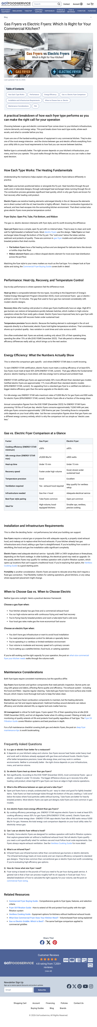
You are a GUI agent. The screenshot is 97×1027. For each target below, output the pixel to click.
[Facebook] (42, 942)
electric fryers (50, 232)
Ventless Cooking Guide (61, 843)
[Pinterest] (55, 942)
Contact (66, 4)
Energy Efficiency (50, 94)
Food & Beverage (71, 11)
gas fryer (58, 238)
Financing (50, 1003)
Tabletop (28, 11)
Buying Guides (37, 1008)
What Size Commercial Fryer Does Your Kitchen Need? (33, 918)
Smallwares (17, 11)
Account (36, 1003)
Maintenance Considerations (18, 106)
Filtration (92, 11)
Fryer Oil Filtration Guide (20, 907)
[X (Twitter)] (48, 942)
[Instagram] (91, 986)
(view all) (48, 971)
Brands (63, 1008)
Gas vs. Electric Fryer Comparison (74, 94)
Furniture (82, 11)
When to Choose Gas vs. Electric (56, 100)
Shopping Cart (20, 1003)
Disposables (49, 11)
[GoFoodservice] (16, 4)
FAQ (35, 106)
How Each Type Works (16, 94)
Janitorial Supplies (38, 11)
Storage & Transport (60, 11)
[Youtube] (85, 986)
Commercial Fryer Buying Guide (37, 266)
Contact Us (78, 1003)
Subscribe (42, 990)
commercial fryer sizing (17, 881)
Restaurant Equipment (5, 11)
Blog (6, 17)
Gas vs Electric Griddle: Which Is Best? (26, 921)
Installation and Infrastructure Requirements (24, 100)
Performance (34, 94)
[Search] (59, 4)
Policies (64, 1003)
